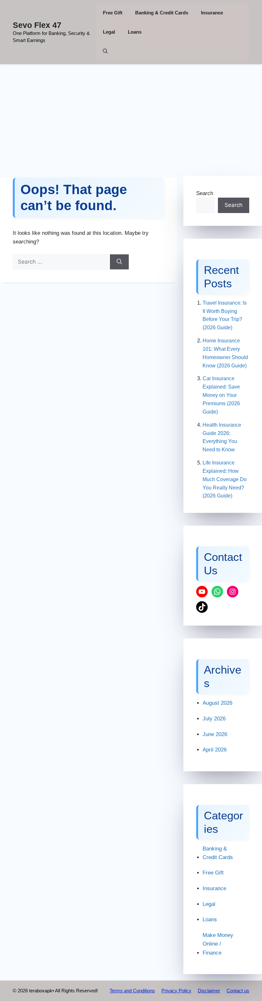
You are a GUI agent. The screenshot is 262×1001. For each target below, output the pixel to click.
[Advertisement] (131, 117)
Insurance (212, 12)
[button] (105, 51)
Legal (109, 32)
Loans (135, 32)
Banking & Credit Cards (161, 12)
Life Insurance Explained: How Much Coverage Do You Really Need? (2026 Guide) (225, 479)
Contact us (238, 990)
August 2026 (217, 703)
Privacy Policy (176, 990)
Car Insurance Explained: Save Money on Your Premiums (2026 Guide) (221, 394)
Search (204, 193)
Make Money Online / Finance (218, 944)
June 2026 (215, 734)
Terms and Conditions (132, 990)
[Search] (119, 262)
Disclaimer (209, 990)
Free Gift (112, 12)
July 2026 (214, 719)
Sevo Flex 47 (37, 25)
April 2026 (215, 750)
